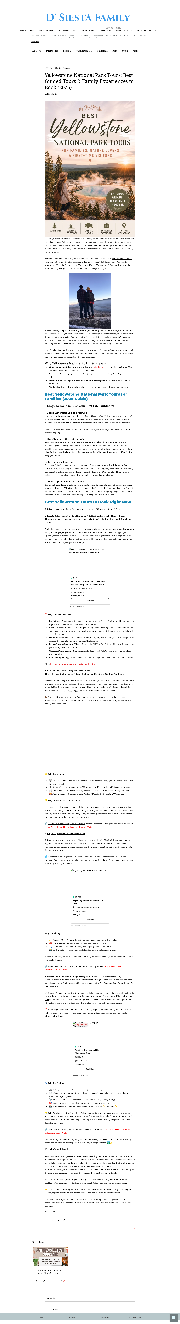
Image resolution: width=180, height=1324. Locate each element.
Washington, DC (84, 50)
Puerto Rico (52, 50)
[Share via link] (64, 1220)
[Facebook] (115, 28)
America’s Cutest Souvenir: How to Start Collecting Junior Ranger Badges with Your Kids (50, 1271)
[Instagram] (109, 28)
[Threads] (117, 28)
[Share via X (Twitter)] (52, 1220)
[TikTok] (120, 28)
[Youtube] (107, 28)
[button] (41, 1317)
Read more (35, 41)
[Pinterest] (112, 28)
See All (145, 1241)
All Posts (36, 50)
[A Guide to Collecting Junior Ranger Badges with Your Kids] (50, 1256)
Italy (114, 50)
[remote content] (90, 578)
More (135, 50)
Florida (67, 50)
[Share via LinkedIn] (58, 1220)
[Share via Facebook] (46, 1220)
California (102, 50)
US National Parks (51, 1212)
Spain (125, 50)
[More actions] (133, 67)
